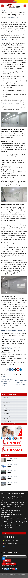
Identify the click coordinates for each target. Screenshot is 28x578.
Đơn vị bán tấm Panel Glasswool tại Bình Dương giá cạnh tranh (21, 382)
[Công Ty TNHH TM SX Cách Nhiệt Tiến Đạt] (13, 5)
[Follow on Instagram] (13, 1)
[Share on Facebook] (10, 369)
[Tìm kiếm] (25, 6)
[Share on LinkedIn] (20, 369)
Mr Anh (18, 17)
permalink (3, 376)
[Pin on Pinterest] (18, 369)
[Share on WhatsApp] (7, 369)
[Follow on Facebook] (11, 1)
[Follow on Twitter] (14, 1)
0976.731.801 (4, 39)
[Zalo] (3, 558)
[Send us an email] (16, 1)
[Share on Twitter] (12, 369)
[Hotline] (3, 563)
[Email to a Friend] (15, 369)
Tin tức (3, 10)
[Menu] (2, 6)
